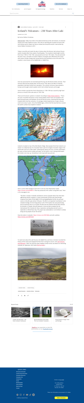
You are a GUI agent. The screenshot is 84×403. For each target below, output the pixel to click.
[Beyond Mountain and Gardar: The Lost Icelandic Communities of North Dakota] (42, 312)
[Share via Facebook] (18, 295)
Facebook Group (48, 329)
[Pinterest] (33, 394)
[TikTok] (30, 394)
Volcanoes (37, 291)
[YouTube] (27, 394)
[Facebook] (24, 394)
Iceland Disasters (22, 291)
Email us (34, 327)
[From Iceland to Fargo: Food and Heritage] (63, 312)
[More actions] (65, 27)
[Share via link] (28, 295)
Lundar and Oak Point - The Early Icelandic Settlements (19, 320)
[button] (40, 9)
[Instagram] (20, 394)
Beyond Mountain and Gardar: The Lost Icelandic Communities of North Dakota (42, 320)
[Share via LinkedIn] (24, 295)
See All (71, 304)
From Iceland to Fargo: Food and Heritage (62, 320)
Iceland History (30, 287)
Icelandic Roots (22, 287)
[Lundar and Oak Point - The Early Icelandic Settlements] (20, 312)
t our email (61, 379)
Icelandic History (30, 291)
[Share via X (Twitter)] (21, 295)
